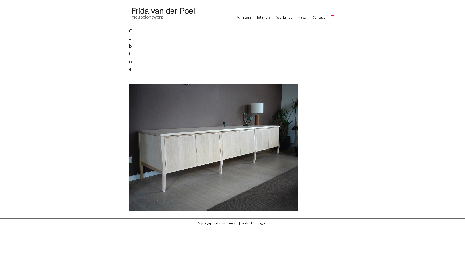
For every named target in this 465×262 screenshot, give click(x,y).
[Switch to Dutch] (332, 16)
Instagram (261, 223)
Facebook (246, 223)
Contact (319, 17)
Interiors (264, 17)
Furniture (243, 17)
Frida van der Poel (163, 10)
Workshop (284, 17)
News (302, 17)
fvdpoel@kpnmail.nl (209, 223)
